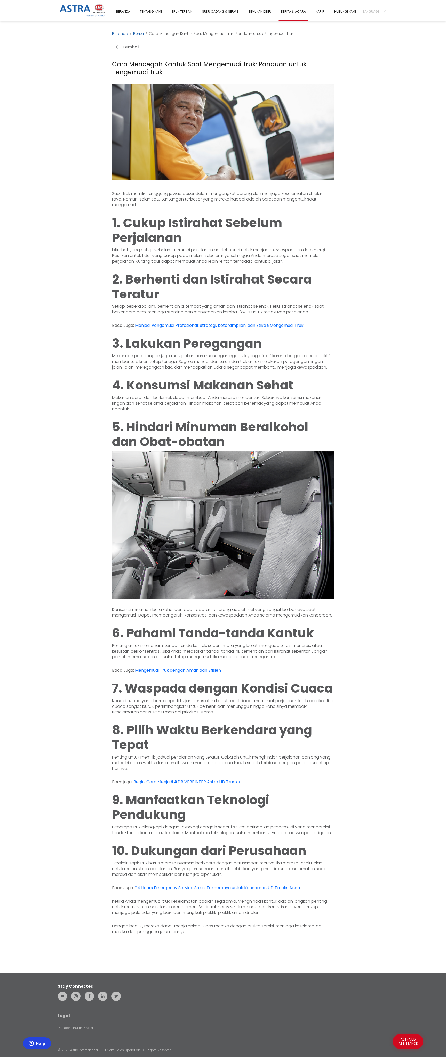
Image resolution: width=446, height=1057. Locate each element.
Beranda (120, 33)
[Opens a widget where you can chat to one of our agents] (37, 1043)
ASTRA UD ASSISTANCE (408, 1041)
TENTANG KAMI (151, 11)
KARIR (320, 11)
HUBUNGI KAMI (345, 11)
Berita (138, 33)
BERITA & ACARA (293, 11)
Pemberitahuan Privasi (75, 1028)
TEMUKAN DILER (260, 11)
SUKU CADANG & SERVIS (220, 11)
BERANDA (123, 11)
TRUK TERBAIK (182, 11)
